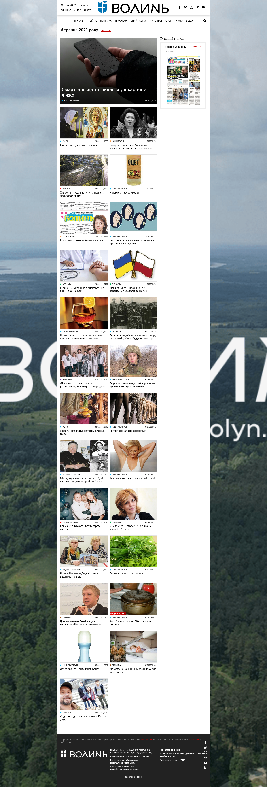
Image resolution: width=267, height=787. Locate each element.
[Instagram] (191, 8)
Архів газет (106, 31)
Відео (189, 21)
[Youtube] (203, 8)
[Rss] (205, 768)
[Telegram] (197, 8)
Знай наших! (138, 21)
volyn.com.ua (146, 740)
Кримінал (156, 21)
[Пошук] (205, 21)
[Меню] (62, 21)
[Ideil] (133, 777)
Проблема (121, 21)
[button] (85, 5)
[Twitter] (185, 8)
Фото (179, 21)
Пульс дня (80, 21)
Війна (93, 21)
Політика (106, 21)
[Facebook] (180, 8)
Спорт (169, 21)
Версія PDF (198, 47)
